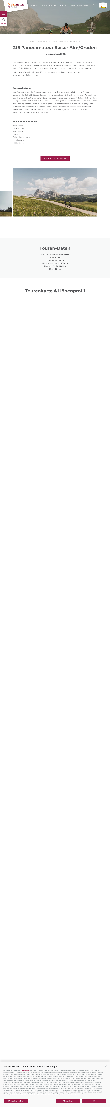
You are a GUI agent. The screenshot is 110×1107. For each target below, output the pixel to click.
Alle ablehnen (68, 1101)
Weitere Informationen (16, 1101)
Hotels (34, 5)
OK (94, 1101)
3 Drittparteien (25, 1071)
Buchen (63, 5)
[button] (106, 1066)
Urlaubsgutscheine (79, 5)
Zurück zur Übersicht (55, 158)
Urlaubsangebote (48, 5)
